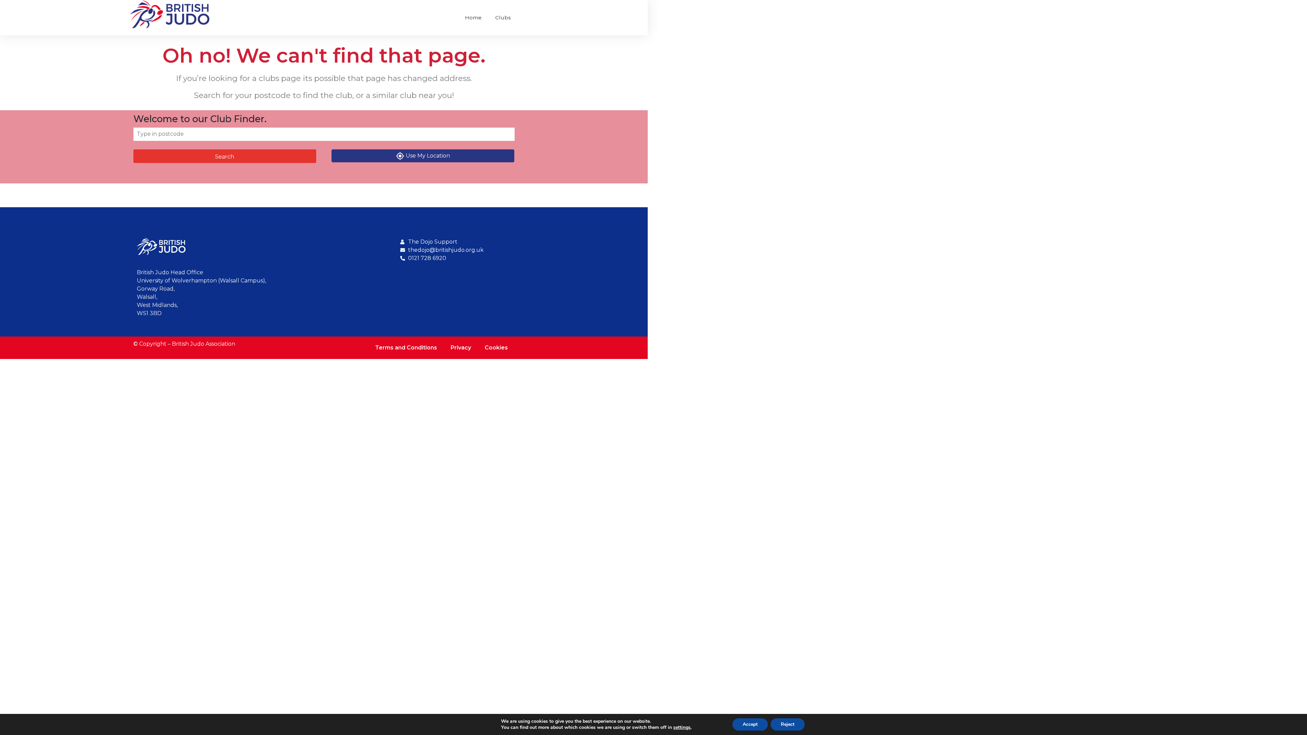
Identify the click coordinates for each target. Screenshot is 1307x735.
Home (473, 17)
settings (682, 727)
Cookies (496, 347)
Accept (750, 724)
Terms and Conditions (406, 347)
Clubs (503, 17)
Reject (787, 724)
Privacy (461, 347)
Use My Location (428, 155)
